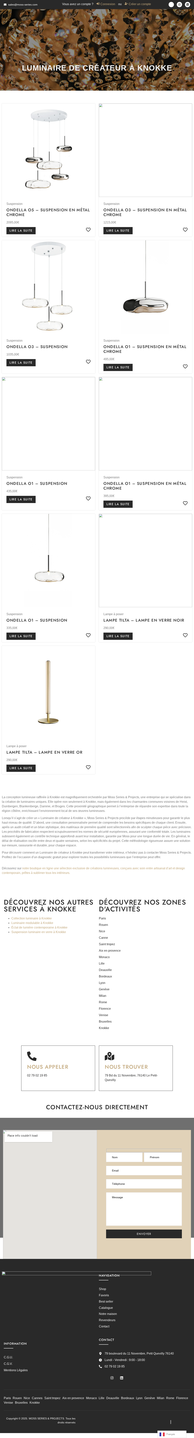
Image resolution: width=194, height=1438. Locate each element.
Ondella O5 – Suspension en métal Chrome (48, 212)
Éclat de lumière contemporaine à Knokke (39, 927)
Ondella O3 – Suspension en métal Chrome (145, 212)
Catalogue (106, 1307)
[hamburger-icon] (52, 19)
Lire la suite (21, 230)
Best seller (106, 1301)
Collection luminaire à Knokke (31, 918)
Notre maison (108, 1313)
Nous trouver (126, 1067)
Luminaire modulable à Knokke (32, 923)
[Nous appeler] (32, 1056)
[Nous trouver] (109, 1056)
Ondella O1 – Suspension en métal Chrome (144, 349)
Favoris (104, 1295)
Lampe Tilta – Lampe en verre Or (44, 752)
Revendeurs (107, 1320)
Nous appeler (47, 1067)
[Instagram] (179, 4)
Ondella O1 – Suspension (36, 483)
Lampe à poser (113, 614)
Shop (102, 1289)
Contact (104, 1326)
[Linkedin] (187, 4)
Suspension (14, 203)
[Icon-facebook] (171, 4)
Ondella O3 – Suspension (37, 347)
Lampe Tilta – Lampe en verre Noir (143, 620)
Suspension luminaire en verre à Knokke (38, 932)
